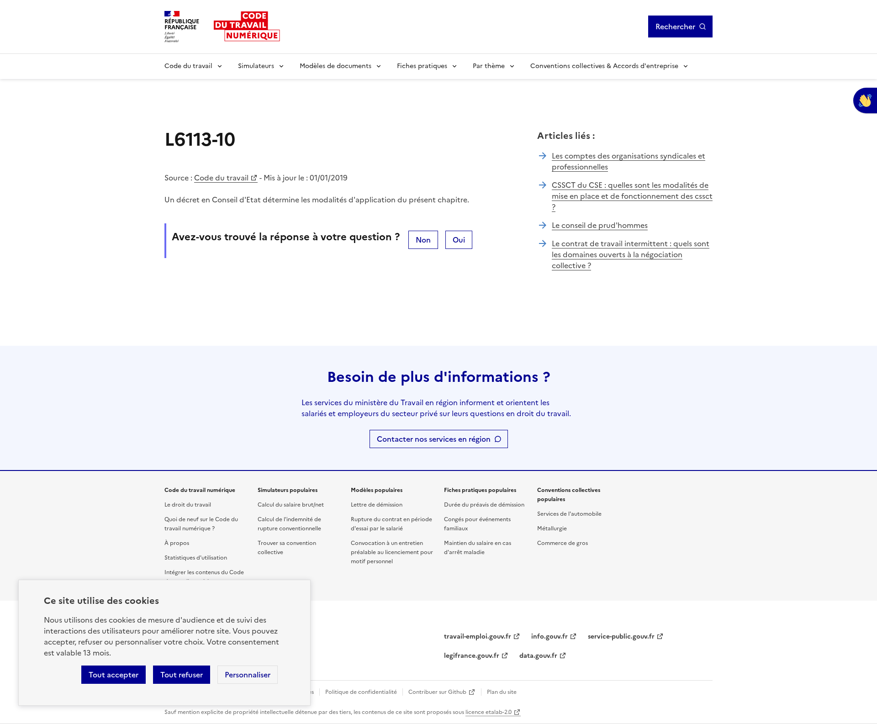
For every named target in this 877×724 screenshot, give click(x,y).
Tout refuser (181, 674)
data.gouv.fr (538, 656)
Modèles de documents (335, 66)
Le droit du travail (187, 505)
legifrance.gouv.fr (471, 656)
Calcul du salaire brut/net (291, 505)
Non (423, 239)
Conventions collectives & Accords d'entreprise (604, 66)
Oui (459, 239)
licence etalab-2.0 (488, 712)
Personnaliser (247, 674)
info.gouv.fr (549, 636)
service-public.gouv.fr (621, 636)
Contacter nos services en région (434, 438)
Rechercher (675, 26)
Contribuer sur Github (437, 692)
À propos (176, 543)
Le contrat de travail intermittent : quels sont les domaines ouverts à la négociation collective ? (630, 254)
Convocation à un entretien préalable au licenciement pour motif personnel (392, 552)
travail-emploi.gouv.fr (477, 636)
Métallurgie (552, 528)
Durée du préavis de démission (484, 505)
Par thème (489, 66)
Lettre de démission (376, 505)
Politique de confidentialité (361, 692)
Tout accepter (113, 674)
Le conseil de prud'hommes (600, 225)
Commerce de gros (562, 543)
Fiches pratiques (422, 66)
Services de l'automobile (569, 514)
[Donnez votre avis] (865, 100)
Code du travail (188, 66)
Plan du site (502, 692)
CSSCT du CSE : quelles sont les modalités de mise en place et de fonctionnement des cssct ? (632, 196)
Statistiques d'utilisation (195, 558)
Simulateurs (256, 66)
